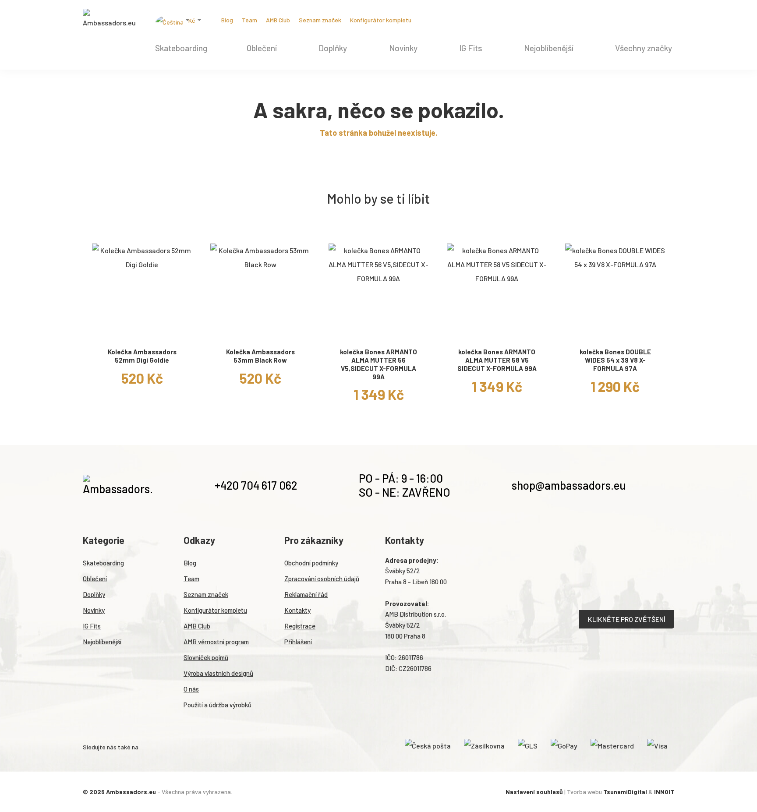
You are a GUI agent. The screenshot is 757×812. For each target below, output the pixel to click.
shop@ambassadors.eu (569, 485)
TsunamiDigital (625, 791)
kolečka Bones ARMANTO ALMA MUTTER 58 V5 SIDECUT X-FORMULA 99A (497, 360)
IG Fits (470, 48)
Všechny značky (643, 48)
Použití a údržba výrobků (217, 705)
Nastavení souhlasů (534, 791)
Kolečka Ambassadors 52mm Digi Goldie (142, 356)
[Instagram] (431, 20)
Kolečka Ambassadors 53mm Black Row (260, 356)
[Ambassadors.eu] (109, 19)
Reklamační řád (306, 594)
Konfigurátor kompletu (380, 20)
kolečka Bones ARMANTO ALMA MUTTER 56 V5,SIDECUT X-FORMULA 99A (378, 364)
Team (249, 20)
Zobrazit (141, 332)
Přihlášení (298, 642)
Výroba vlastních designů (218, 673)
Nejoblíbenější (548, 48)
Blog (227, 20)
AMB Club (278, 20)
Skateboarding (181, 48)
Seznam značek (320, 20)
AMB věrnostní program (216, 642)
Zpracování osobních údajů (321, 579)
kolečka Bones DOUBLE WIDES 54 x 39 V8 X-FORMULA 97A (615, 360)
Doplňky (332, 48)
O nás (191, 689)
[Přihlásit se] (657, 21)
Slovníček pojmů (206, 657)
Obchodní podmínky (311, 563)
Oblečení (262, 48)
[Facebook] (445, 20)
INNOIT (664, 791)
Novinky (403, 48)
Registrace (299, 626)
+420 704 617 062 (256, 485)
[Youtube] (459, 20)
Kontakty (297, 610)
